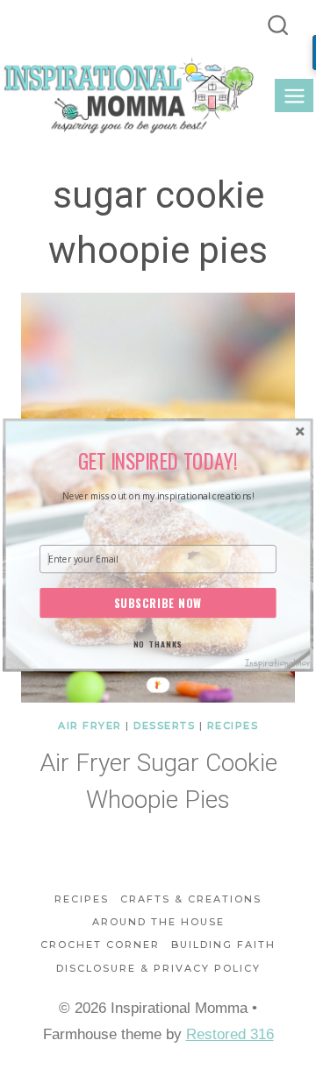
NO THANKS (158, 643)
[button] (158, 460)
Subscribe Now (158, 602)
